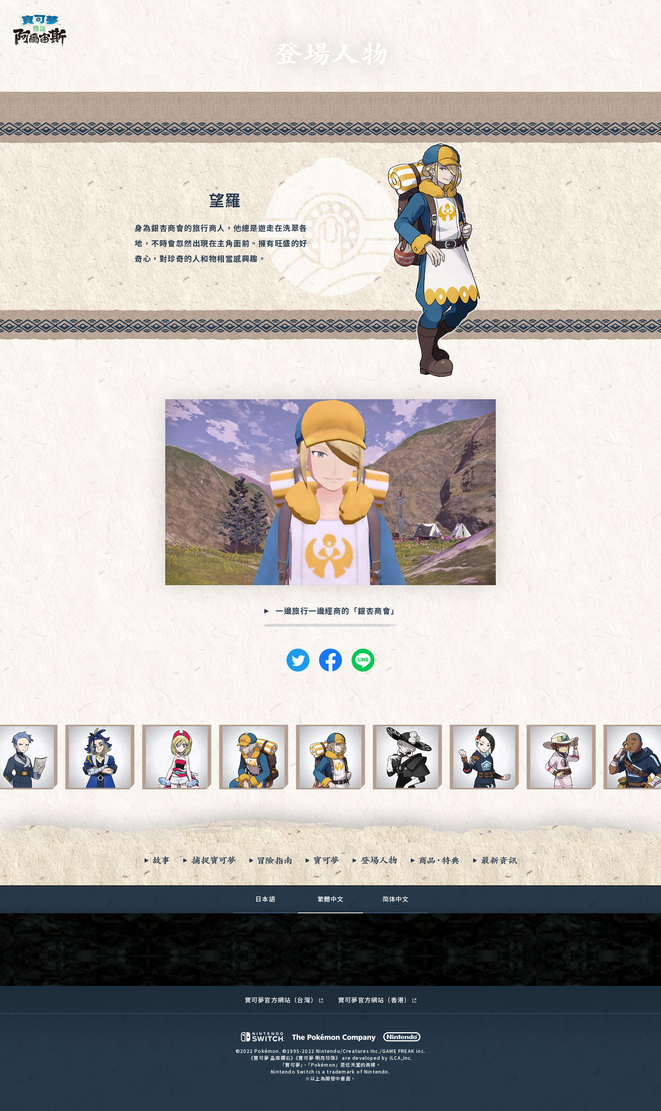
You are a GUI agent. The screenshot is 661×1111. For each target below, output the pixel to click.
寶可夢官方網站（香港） (374, 999)
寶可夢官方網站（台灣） (281, 999)
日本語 (265, 898)
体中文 (396, 898)
